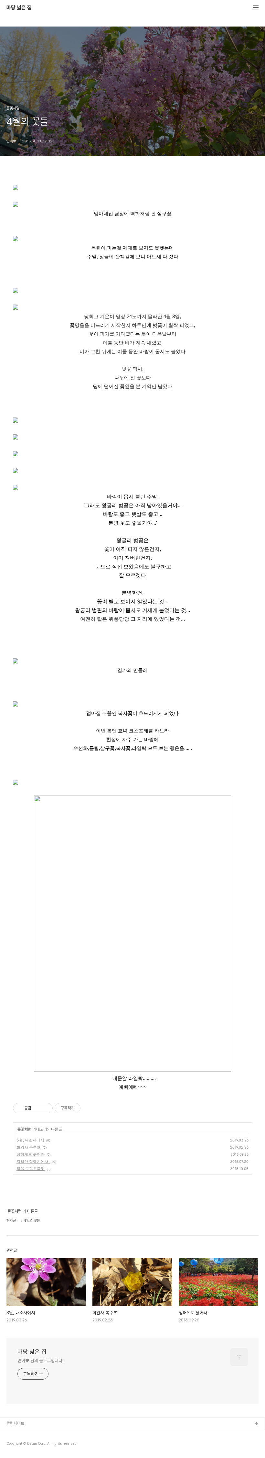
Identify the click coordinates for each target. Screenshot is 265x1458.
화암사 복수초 (28, 1147)
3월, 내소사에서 (30, 1140)
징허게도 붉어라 (30, 1154)
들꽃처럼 (24, 1129)
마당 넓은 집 (19, 8)
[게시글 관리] (45, 1108)
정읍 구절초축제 (30, 1168)
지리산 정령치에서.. (33, 1161)
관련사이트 (15, 1423)
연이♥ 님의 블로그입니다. (40, 1360)
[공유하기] (37, 1108)
